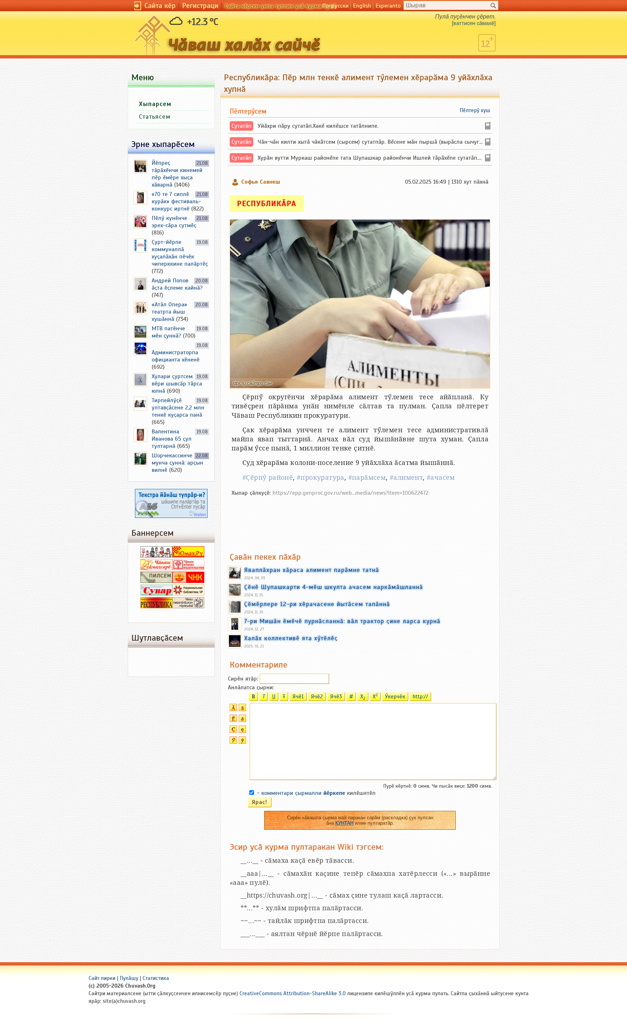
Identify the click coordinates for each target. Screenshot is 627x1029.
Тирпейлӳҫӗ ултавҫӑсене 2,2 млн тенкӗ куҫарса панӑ (178, 407)
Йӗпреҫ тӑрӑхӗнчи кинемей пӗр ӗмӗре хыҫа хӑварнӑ (177, 173)
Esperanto (388, 5)
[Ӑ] (232, 709)
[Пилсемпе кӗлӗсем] (156, 581)
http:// (420, 696)
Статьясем (155, 117)
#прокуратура (320, 477)
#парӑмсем (367, 477)
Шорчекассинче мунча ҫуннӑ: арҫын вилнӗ (177, 463)
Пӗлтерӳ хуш (475, 110)
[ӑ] (241, 709)
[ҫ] (241, 731)
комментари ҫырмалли (303, 793)
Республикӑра (266, 203)
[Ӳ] (232, 742)
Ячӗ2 (317, 696)
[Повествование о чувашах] (156, 555)
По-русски (335, 5)
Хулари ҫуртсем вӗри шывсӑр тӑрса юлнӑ (177, 384)
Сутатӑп (241, 126)
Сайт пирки (102, 978)
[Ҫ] (232, 731)
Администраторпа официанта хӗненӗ (176, 356)
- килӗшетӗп (316, 793)
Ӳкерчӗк (395, 696)
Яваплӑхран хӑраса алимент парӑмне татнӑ (311, 570)
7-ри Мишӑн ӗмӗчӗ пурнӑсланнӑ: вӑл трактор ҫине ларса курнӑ (342, 621)
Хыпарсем (155, 104)
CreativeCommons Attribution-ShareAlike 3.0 (292, 993)
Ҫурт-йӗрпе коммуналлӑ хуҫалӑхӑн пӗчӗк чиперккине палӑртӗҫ (180, 253)
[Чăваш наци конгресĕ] (188, 581)
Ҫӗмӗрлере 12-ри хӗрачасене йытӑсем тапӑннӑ (317, 604)
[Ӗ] (232, 720)
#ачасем (441, 477)
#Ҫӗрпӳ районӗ (267, 477)
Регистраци (200, 5)
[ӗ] (241, 720)
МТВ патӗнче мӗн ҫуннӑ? (168, 332)
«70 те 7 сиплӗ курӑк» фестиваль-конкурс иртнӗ (176, 201)
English (362, 5)
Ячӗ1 (298, 696)
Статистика (156, 978)
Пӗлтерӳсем (248, 111)
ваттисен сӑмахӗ (474, 23)
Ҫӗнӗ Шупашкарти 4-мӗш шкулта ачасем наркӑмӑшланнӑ (333, 587)
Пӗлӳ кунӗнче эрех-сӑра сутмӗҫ (174, 222)
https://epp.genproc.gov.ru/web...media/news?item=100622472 (350, 493)
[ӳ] (241, 742)
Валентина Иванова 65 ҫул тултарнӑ (172, 439)
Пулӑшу (129, 978)
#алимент (406, 477)
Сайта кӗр (160, 5)
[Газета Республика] (156, 606)
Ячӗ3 (336, 696)
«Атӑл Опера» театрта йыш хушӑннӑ (169, 312)
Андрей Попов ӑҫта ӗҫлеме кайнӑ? (177, 284)
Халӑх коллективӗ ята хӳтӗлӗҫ (291, 638)
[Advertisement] (360, 520)
